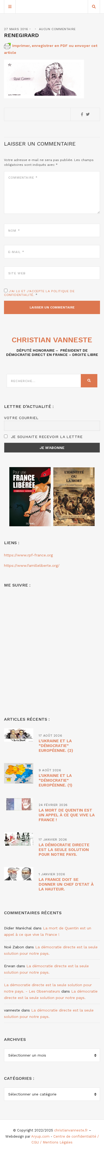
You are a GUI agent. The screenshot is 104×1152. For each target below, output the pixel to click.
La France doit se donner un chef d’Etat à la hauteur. (66, 884)
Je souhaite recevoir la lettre (46, 437)
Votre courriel (21, 418)
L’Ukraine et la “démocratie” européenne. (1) (55, 780)
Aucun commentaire (57, 29)
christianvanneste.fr (71, 1130)
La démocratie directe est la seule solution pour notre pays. (64, 849)
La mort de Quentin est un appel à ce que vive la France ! (67, 815)
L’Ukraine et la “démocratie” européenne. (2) (56, 745)
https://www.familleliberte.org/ (31, 565)
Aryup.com (40, 1136)
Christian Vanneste (52, 339)
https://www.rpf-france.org (28, 555)
